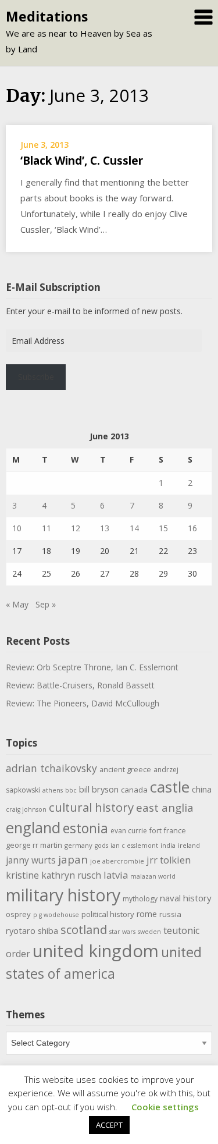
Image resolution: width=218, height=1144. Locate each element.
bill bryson (99, 789)
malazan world (153, 876)
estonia (85, 828)
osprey (18, 914)
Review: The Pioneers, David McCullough (82, 703)
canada (134, 789)
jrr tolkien (168, 859)
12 (75, 528)
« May (17, 604)
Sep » (45, 604)
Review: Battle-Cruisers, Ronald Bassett (80, 685)
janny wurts (31, 860)
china (202, 789)
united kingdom (96, 950)
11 (46, 528)
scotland (83, 929)
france (175, 831)
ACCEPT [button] (109, 1125)
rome (147, 913)
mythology (140, 899)
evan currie (128, 831)
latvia (115, 875)
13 (104, 528)
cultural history (91, 807)
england (33, 827)
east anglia (165, 807)
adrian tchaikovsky (51, 768)
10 (17, 528)
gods (101, 845)
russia (170, 914)
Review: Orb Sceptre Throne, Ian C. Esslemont (92, 667)
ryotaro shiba (32, 930)
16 (192, 528)
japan (73, 859)
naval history (186, 898)
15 (163, 528)
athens (52, 790)
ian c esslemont (134, 845)
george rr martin (34, 845)
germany (78, 845)
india (168, 845)
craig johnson (26, 809)
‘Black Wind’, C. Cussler (81, 160)
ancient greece (125, 769)
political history (107, 914)
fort (155, 831)
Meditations (47, 16)
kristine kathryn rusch (53, 875)
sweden (149, 932)
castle (170, 786)
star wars (122, 932)
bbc (71, 790)
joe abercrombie (117, 861)
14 (134, 528)
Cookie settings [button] (165, 1107)
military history (63, 894)
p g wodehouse (56, 915)
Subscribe (36, 376)
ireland (189, 845)
